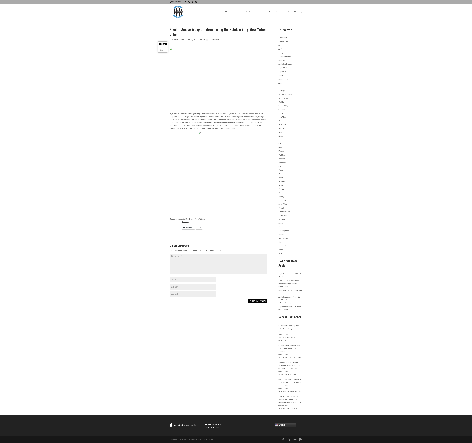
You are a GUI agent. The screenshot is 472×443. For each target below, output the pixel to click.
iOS (279, 144)
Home (219, 12)
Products (249, 12)
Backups (281, 91)
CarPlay (281, 102)
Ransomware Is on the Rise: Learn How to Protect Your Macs (289, 382)
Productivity (282, 200)
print (163, 50)
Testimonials (283, 238)
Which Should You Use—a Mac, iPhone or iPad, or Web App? (289, 399)
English (281, 425)
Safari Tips (282, 204)
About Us (229, 12)
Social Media (283, 216)
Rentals (239, 12)
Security (281, 208)
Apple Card (282, 60)
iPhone (281, 151)
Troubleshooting (284, 246)
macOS (281, 166)
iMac (280, 140)
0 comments (215, 40)
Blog (271, 12)
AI (279, 45)
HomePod (282, 128)
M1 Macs (282, 155)
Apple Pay (282, 72)
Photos (281, 189)
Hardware (282, 125)
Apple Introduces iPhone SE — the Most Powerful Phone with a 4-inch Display (290, 300)
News (280, 185)
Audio (280, 87)
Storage (281, 227)
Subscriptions (283, 231)
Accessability (283, 37)
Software (281, 219)
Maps (280, 170)
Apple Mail (282, 68)
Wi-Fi (280, 253)
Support (281, 234)
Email (280, 113)
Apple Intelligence (285, 64)
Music (280, 178)
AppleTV (281, 75)
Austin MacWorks (178, 40)
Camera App (203, 40)
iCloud (280, 136)
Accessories (283, 41)
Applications (283, 79)
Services (262, 12)
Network (281, 181)
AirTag (280, 53)
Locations (280, 12)
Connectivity (283, 106)
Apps (280, 83)
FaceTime (282, 117)
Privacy (281, 197)
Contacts (281, 110)
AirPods (281, 49)
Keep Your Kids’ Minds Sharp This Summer (288, 329)
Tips (280, 242)
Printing (281, 193)
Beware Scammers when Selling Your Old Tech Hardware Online (289, 365)
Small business (284, 212)
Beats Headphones (285, 94)
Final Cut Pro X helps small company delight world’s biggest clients (288, 283)
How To (281, 132)
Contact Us (292, 12)
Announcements (284, 56)
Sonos (280, 223)
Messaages (282, 174)
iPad (280, 147)
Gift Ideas (282, 121)
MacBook (282, 163)
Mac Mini (281, 159)
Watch (280, 250)
